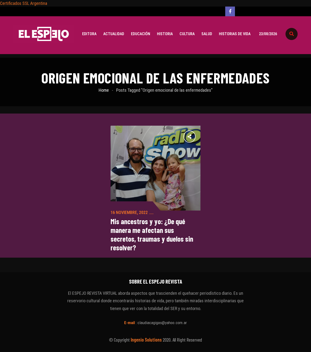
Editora (89, 34)
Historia (165, 34)
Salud (206, 34)
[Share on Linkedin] (164, 136)
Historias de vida (235, 34)
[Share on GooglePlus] (175, 136)
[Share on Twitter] (186, 136)
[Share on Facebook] (196, 136)
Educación (140, 34)
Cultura (187, 34)
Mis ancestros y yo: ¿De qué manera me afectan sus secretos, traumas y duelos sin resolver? (152, 234)
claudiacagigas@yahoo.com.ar (162, 322)
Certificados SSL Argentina (23, 3)
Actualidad (113, 34)
